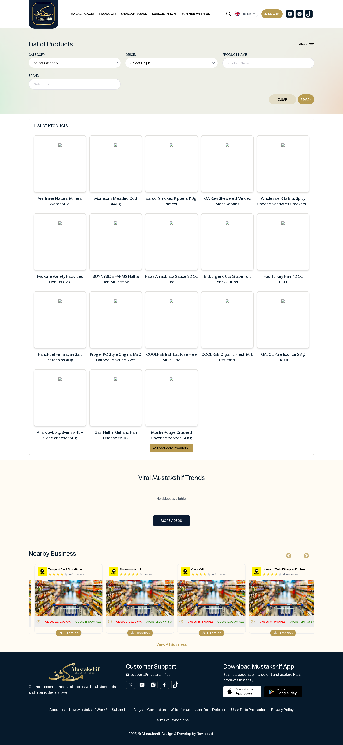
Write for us (180, 710)
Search (306, 99)
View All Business (171, 644)
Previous (288, 555)
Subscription (164, 14)
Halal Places (82, 14)
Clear (282, 99)
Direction (67, 633)
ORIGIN (130, 54)
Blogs (138, 710)
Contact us (156, 710)
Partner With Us (195, 14)
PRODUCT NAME (234, 54)
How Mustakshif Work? (88, 710)
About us (57, 710)
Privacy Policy (282, 710)
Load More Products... (173, 448)
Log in (274, 14)
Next (305, 555)
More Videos (171, 520)
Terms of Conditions (172, 720)
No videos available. (171, 498)
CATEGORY (37, 54)
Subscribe (120, 710)
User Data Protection (248, 710)
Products (107, 14)
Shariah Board (134, 14)
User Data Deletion (210, 710)
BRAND (34, 75)
